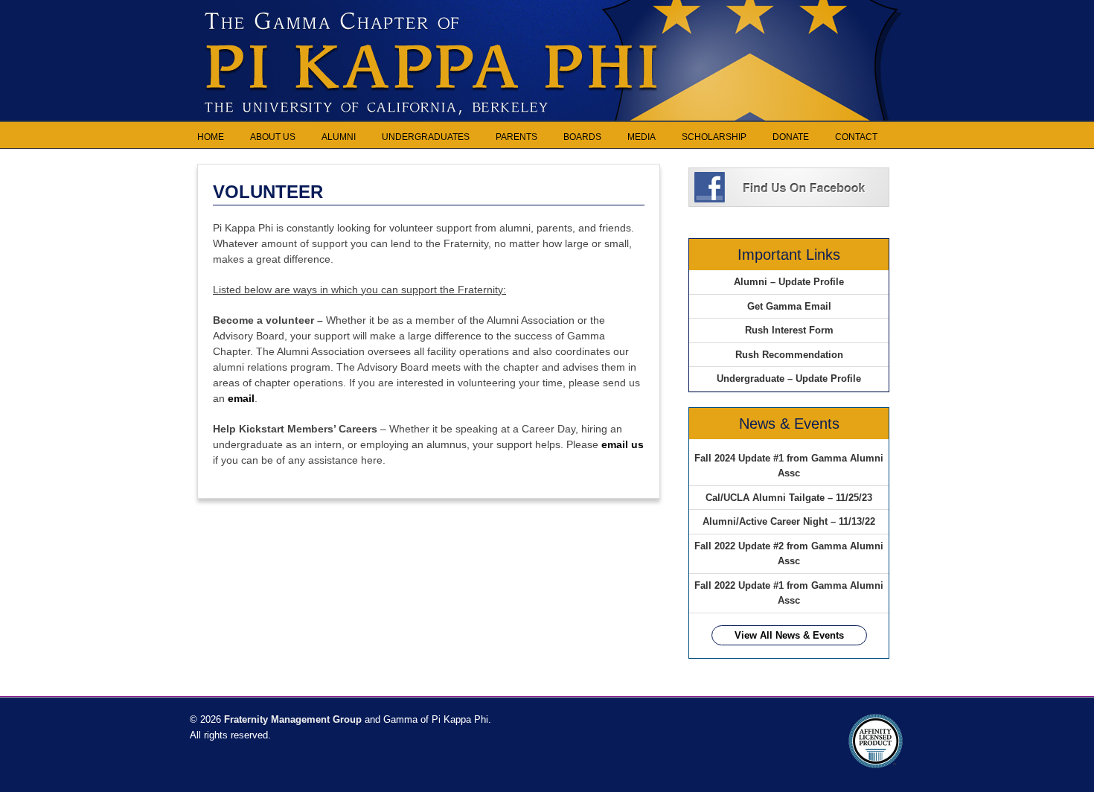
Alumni (339, 137)
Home (210, 137)
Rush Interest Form (789, 330)
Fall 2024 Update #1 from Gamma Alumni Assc (788, 466)
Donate (790, 137)
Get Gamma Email (789, 306)
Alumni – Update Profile (789, 281)
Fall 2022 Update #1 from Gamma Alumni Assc (788, 593)
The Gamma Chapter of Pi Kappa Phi (547, 15)
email (241, 398)
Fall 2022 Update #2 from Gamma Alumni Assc (788, 553)
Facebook (788, 186)
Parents (516, 137)
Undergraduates (426, 137)
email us (622, 444)
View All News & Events (789, 635)
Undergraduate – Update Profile (789, 378)
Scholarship (714, 137)
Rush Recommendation (789, 354)
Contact (856, 137)
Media (641, 137)
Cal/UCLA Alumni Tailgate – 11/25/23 (789, 497)
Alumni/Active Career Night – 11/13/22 (789, 521)
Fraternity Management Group (291, 719)
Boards (582, 137)
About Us (272, 137)
